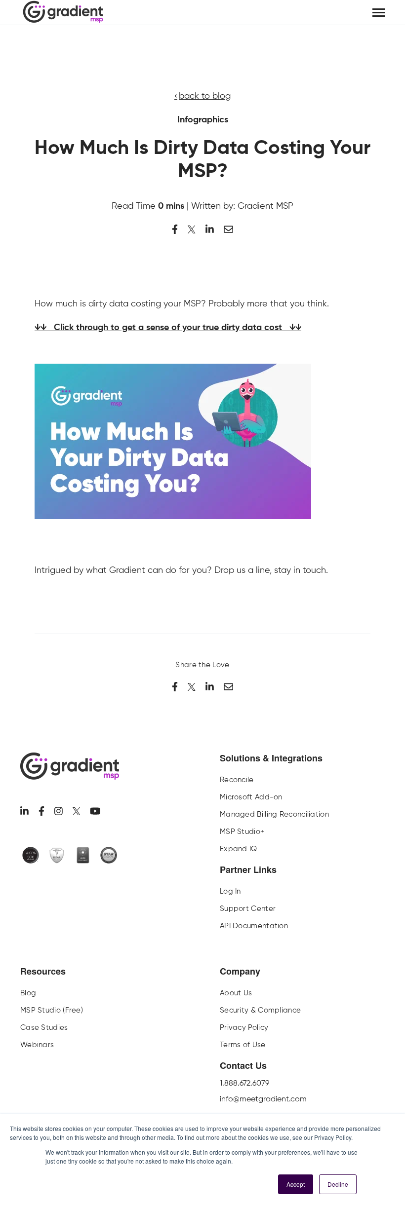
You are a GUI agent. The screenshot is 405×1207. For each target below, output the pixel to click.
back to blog (205, 95)
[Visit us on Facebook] (41, 811)
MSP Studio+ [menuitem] (242, 831)
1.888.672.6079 (244, 1083)
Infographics (202, 119)
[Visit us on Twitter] (77, 811)
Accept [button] (295, 1184)
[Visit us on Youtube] (95, 811)
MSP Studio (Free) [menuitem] (51, 1010)
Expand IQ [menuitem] (238, 848)
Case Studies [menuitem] (44, 1027)
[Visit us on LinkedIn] (24, 811)
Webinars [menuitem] (37, 1044)
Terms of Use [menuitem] (243, 1044)
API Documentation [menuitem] (254, 925)
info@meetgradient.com (263, 1098)
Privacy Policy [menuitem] (244, 1027)
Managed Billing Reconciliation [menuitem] (274, 814)
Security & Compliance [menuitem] (260, 1010)
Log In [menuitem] (230, 891)
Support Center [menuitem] (248, 908)
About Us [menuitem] (236, 992)
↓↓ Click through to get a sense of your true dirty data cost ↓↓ (168, 327)
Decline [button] (337, 1184)
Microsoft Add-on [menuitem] (251, 796)
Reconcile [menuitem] (237, 779)
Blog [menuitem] (28, 992)
